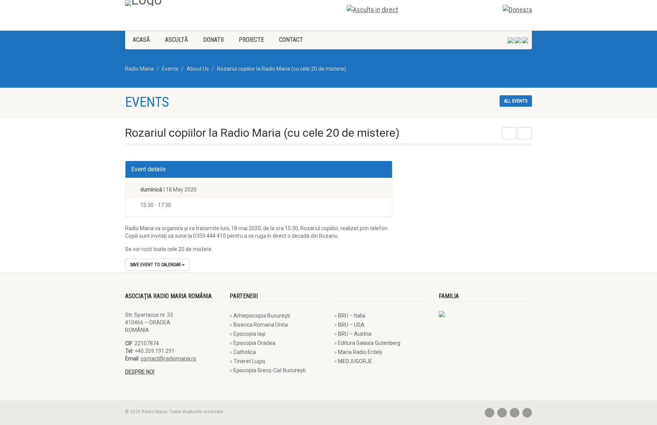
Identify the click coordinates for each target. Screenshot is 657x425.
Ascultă (176, 39)
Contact (291, 39)
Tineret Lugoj (249, 361)
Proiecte (251, 39)
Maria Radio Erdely (360, 352)
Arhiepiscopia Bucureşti (261, 316)
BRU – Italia (351, 316)
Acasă (141, 39)
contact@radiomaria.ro (168, 358)
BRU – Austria (354, 334)
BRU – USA (351, 325)
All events (515, 101)
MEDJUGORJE (355, 361)
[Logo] (224, 3)
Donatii (213, 39)
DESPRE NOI (139, 372)
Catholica (244, 352)
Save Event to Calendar (156, 264)
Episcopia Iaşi (249, 334)
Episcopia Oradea (254, 343)
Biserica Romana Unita (260, 325)
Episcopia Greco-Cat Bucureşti (269, 370)
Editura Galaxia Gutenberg (369, 343)
